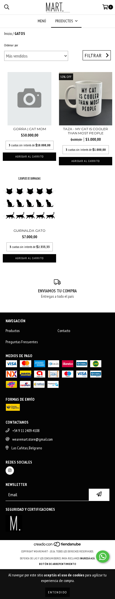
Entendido (57, 592)
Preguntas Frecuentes (22, 341)
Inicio (8, 33)
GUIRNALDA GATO (29, 230)
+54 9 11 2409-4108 (25, 430)
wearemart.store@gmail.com (32, 439)
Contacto (64, 330)
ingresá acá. (87, 558)
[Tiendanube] (57, 546)
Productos (13, 330)
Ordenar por (11, 45)
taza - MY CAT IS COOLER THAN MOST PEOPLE (85, 131)
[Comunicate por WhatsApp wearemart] (102, 556)
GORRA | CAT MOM (29, 129)
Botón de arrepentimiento (57, 564)
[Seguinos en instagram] (10, 470)
